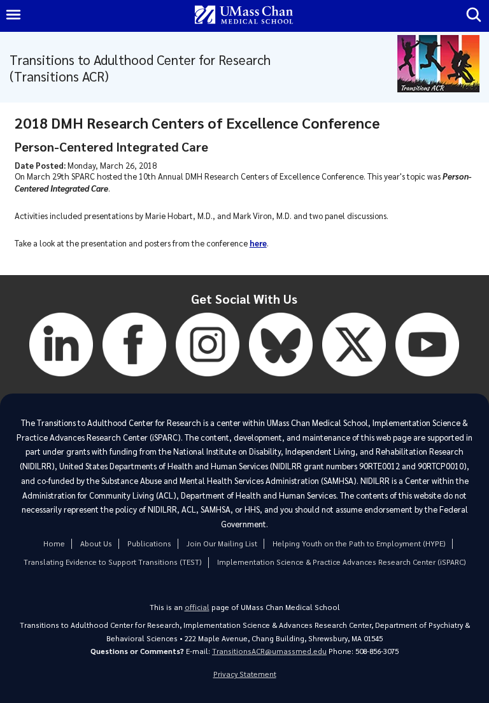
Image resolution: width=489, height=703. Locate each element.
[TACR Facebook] (134, 379)
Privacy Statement (244, 674)
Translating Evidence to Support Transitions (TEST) (113, 562)
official (197, 607)
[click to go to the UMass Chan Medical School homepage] (244, 15)
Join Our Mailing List (222, 543)
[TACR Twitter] (354, 379)
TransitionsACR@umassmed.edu (269, 651)
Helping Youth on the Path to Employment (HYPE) (359, 543)
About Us (96, 543)
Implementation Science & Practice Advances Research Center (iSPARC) (341, 562)
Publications (149, 543)
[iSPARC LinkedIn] (61, 379)
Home (54, 543)
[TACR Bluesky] (281, 379)
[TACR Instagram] (207, 379)
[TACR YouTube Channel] (427, 379)
